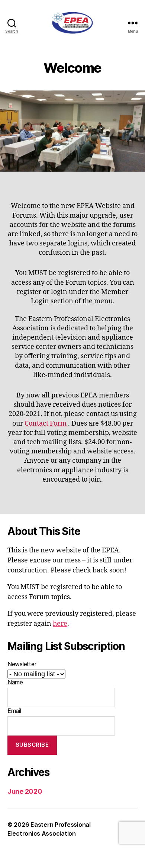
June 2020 (24, 791)
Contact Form (46, 423)
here (60, 624)
